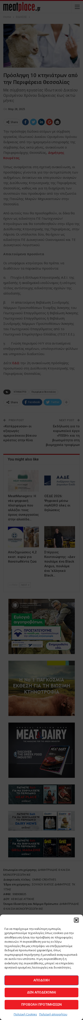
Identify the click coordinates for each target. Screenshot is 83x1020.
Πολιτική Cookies (25, 1014)
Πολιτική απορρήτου (53, 1014)
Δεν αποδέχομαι (41, 992)
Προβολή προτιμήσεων (41, 1005)
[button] (76, 920)
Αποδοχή (41, 980)
